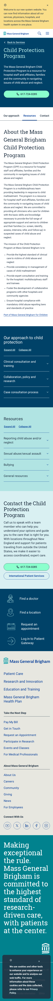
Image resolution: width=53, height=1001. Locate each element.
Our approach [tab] (11, 115)
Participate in (19, 741)
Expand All (9, 350)
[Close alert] (47, 6)
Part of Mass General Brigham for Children (26, 314)
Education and (22, 689)
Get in (12, 728)
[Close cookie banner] (39, 962)
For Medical (21, 754)
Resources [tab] (29, 115)
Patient (13, 674)
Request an (20, 735)
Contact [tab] (44, 115)
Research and (23, 681)
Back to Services (16, 42)
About (10, 775)
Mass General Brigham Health (21, 699)
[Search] (39, 33)
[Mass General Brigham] (16, 33)
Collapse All (25, 350)
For (13, 807)
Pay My (11, 722)
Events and (16, 748)
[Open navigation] (47, 33)
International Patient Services (26, 575)
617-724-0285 (28, 94)
